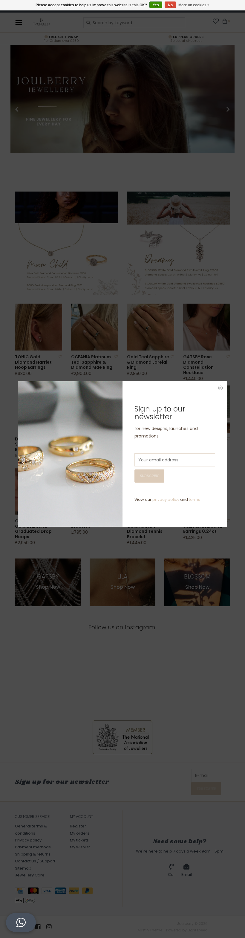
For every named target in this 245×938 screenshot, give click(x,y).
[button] (21, 922)
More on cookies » (193, 5)
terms (194, 499)
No (170, 5)
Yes (156, 5)
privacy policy (165, 499)
